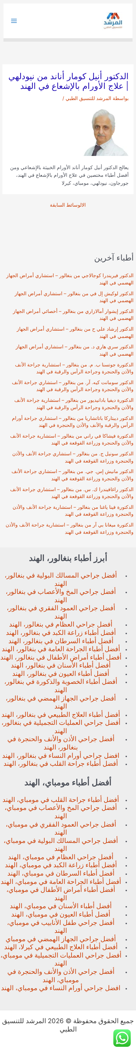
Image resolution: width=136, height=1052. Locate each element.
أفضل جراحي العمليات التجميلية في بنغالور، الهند (60, 727)
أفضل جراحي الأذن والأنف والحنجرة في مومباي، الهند (60, 976)
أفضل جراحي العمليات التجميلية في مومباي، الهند (60, 959)
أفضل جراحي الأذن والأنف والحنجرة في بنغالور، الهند (60, 743)
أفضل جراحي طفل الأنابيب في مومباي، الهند (60, 927)
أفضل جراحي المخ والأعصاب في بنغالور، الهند (61, 596)
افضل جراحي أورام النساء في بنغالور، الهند (60, 756)
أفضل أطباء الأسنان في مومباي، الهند (61, 906)
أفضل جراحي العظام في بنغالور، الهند (60, 624)
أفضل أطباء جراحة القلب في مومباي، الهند (60, 800)
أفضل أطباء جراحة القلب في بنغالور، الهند (60, 764)
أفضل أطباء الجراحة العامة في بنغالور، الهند (61, 649)
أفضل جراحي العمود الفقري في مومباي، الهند (61, 828)
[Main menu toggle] (14, 21)
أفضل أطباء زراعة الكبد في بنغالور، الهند (61, 633)
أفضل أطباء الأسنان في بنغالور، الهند (61, 665)
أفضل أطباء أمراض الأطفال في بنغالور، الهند (60, 657)
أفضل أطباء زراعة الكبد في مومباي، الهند (61, 865)
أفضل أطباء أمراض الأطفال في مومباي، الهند (60, 894)
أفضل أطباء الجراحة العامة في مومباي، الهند (61, 882)
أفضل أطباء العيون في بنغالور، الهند (60, 674)
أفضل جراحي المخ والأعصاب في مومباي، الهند (61, 812)
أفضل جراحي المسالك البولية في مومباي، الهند (60, 845)
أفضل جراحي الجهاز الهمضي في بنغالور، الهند (61, 702)
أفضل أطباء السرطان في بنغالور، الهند (60, 641)
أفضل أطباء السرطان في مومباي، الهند (60, 873)
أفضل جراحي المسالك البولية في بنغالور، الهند (61, 579)
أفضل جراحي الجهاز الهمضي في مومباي (61, 939)
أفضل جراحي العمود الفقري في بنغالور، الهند (61, 612)
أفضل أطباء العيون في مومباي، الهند (60, 914)
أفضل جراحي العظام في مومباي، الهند (60, 857)
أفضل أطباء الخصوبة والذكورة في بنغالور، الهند (60, 686)
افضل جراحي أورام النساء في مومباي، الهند (60, 988)
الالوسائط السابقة (68, 205)
